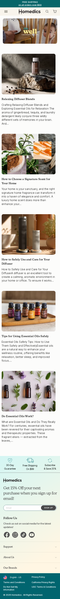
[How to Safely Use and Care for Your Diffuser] (29, 234)
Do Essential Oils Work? (18, 416)
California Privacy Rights (43, 582)
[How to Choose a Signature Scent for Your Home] (29, 154)
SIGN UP (48, 508)
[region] (30, 4)
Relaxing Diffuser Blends (18, 99)
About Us (8, 557)
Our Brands (10, 568)
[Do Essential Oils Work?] (29, 391)
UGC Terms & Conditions (44, 587)
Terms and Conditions (14, 582)
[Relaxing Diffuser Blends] (29, 74)
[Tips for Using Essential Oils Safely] (29, 311)
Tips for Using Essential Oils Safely (25, 336)
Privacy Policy (38, 577)
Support (8, 547)
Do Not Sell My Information (10, 588)
